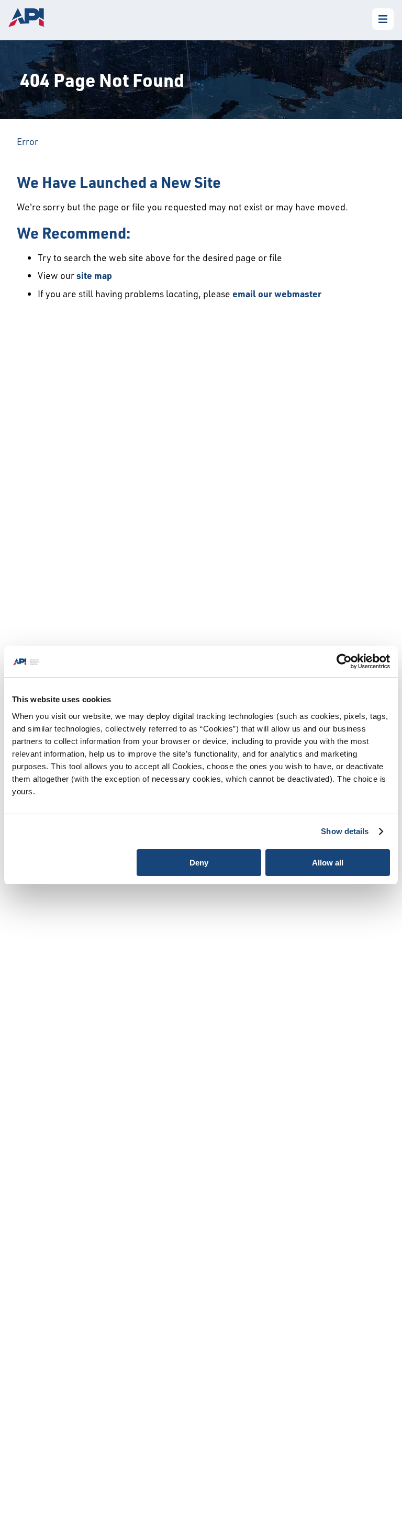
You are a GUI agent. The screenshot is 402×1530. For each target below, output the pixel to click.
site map (94, 275)
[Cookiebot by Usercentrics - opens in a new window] (344, 661)
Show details (344, 831)
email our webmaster (276, 293)
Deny (198, 862)
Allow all (327, 862)
